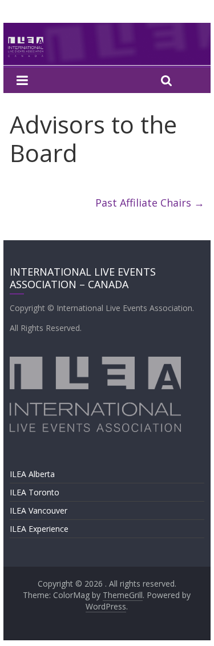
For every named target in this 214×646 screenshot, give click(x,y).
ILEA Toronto (34, 492)
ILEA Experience (39, 528)
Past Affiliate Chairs (149, 202)
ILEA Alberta (32, 474)
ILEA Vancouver (38, 510)
